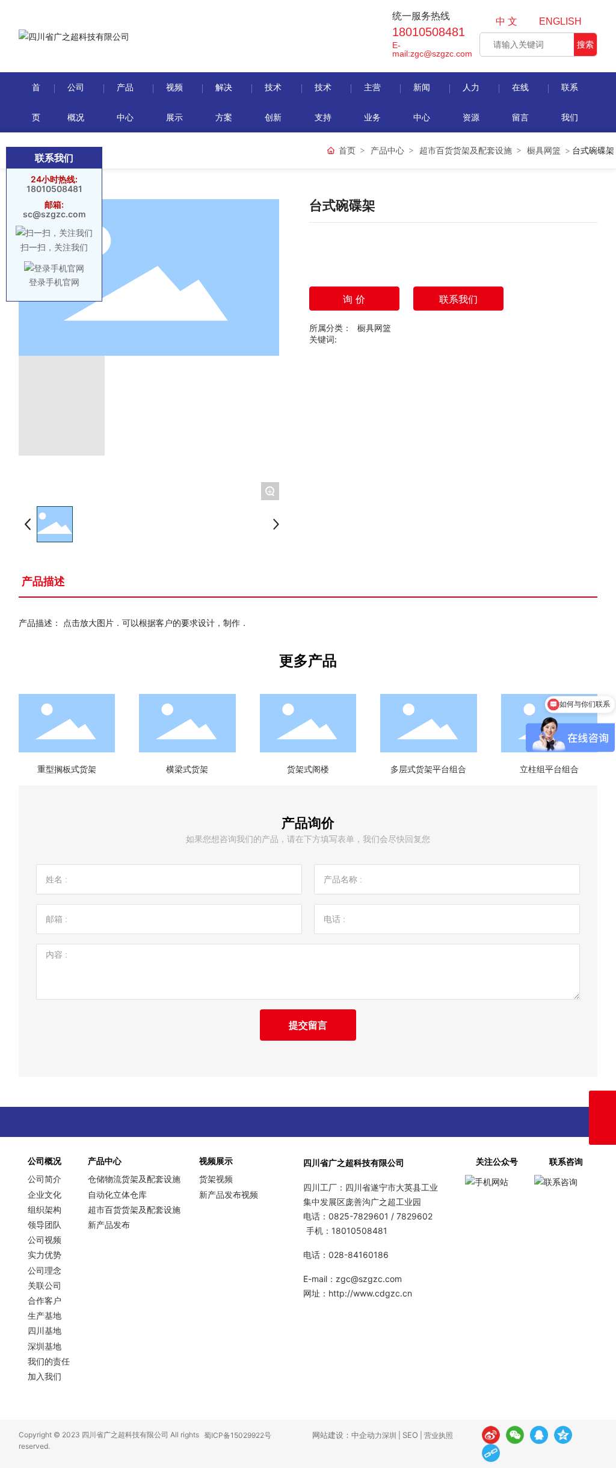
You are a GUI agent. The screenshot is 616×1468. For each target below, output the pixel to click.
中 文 (506, 21)
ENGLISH (560, 21)
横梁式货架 (187, 769)
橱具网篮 (544, 150)
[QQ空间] (563, 1435)
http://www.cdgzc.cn (370, 1293)
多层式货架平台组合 (428, 769)
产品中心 (387, 150)
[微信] (515, 1435)
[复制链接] (491, 1453)
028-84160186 (358, 1255)
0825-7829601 (358, 1216)
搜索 (585, 44)
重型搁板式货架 (66, 769)
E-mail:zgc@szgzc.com (432, 49)
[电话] (602, 1131)
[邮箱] (602, 1104)
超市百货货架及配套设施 (465, 150)
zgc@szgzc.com (369, 1279)
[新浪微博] (491, 1435)
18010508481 (428, 32)
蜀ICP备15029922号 (237, 1435)
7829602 (414, 1216)
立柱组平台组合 (549, 769)
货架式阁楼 (308, 769)
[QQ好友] (539, 1435)
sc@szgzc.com (54, 214)
